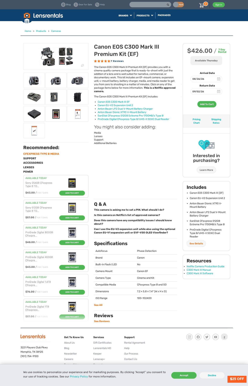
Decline (212, 375)
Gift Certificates (102, 342)
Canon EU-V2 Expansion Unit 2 (115, 105)
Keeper (97, 353)
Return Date (207, 85)
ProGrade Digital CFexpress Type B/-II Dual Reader (133, 119)
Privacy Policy (79, 376)
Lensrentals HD (102, 348)
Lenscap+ (99, 359)
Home (28, 31)
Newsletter (70, 353)
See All (98, 305)
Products (41, 31)
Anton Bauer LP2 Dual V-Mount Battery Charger (125, 108)
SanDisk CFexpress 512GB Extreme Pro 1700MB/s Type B (130, 115)
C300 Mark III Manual (199, 269)
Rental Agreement (134, 342)
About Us (69, 342)
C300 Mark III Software (200, 273)
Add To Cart (207, 104)
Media (97, 132)
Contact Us (130, 359)
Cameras (56, 31)
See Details (196, 243)
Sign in (218, 4)
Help (126, 348)
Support (98, 139)
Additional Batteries (105, 143)
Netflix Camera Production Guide (205, 266)
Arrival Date (207, 73)
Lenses (98, 136)
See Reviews (102, 321)
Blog (66, 348)
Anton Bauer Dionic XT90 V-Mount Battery (122, 112)
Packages (164, 15)
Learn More (206, 170)
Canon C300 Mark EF (114, 101)
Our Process (131, 353)
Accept (184, 375)
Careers (68, 359)
